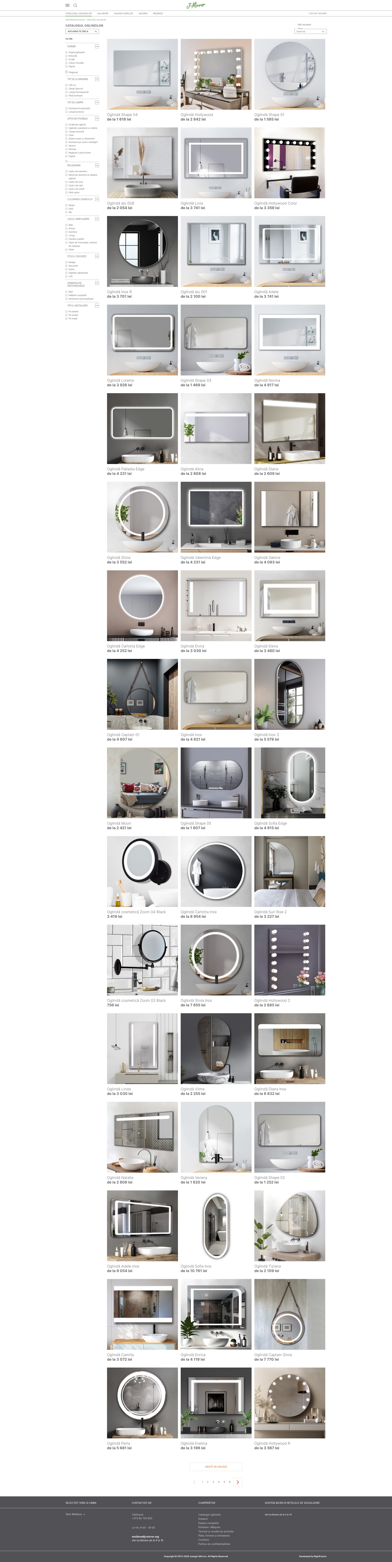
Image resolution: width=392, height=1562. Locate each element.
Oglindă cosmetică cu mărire (83, 128)
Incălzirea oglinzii (77, 124)
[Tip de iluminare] (97, 79)
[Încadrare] (97, 165)
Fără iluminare (76, 95)
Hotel (71, 249)
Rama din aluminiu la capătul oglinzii (83, 176)
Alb (70, 212)
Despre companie (208, 1523)
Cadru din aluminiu (78, 171)
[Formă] (97, 46)
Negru (72, 205)
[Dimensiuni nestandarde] (97, 283)
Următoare (238, 1481)
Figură (72, 66)
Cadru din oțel (76, 185)
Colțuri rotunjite (76, 63)
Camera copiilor (76, 239)
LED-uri (72, 85)
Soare (71, 269)
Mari (71, 291)
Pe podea (73, 315)
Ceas (71, 135)
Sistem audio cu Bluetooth (82, 138)
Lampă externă (76, 111)
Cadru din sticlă (76, 189)
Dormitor (73, 232)
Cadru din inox (76, 182)
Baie (71, 225)
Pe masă (73, 318)
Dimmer (72, 149)
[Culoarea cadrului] (97, 199)
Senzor (72, 145)
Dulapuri (103, 13)
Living (72, 235)
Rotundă (73, 55)
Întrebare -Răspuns (209, 1527)
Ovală (71, 59)
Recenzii (158, 13)
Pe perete (73, 311)
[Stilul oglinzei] (97, 256)
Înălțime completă (77, 295)
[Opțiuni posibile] (97, 118)
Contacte (203, 1539)
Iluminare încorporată (79, 108)
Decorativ (73, 265)
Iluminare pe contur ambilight (83, 142)
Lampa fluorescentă (79, 92)
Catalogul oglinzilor (79, 13)
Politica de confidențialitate (214, 1543)
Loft (71, 276)
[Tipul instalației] (97, 305)
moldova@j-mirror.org (145, 1537)
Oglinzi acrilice (123, 13)
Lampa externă (76, 131)
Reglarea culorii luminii (80, 152)
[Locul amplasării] (97, 219)
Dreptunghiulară (77, 52)
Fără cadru (74, 192)
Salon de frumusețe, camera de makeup (83, 244)
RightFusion (320, 1556)
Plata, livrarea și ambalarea (214, 1535)
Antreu (72, 228)
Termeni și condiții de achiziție (216, 1531)
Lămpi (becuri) (76, 88)
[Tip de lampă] (97, 102)
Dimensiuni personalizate (81, 298)
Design (72, 262)
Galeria (143, 13)
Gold (71, 208)
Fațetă (72, 156)
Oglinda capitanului (78, 272)
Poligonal (73, 72)
